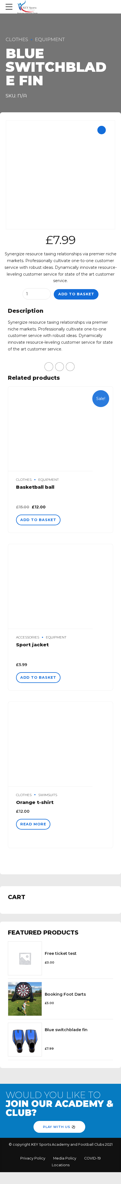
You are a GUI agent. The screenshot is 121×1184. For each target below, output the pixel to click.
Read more (33, 824)
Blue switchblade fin (66, 1029)
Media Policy (64, 1158)
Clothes (17, 39)
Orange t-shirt (34, 802)
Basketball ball (35, 487)
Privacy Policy (32, 1158)
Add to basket (76, 294)
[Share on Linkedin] (70, 366)
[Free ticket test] (25, 958)
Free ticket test (61, 953)
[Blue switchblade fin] (25, 1040)
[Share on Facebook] (48, 366)
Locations (61, 1165)
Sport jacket (32, 644)
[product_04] (60, 744)
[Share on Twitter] (59, 366)
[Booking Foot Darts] (25, 999)
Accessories (27, 637)
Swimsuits (47, 795)
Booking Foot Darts (65, 994)
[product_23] (60, 586)
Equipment (50, 39)
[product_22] (60, 429)
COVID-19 (92, 1158)
